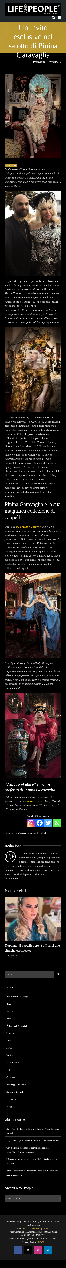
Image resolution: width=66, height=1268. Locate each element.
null (8, 1069)
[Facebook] (39, 823)
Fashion (9, 1011)
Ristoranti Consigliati (18, 1025)
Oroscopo (10, 1077)
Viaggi (9, 1106)
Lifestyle (10, 1033)
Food (8, 1018)
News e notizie (12, 1062)
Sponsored (11, 165)
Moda (8, 1040)
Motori (9, 1047)
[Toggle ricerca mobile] (53, 17)
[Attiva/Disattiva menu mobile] (59, 17)
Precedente (39, 61)
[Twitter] (48, 823)
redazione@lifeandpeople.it (36, 1228)
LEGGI (40, 1242)
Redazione (13, 846)
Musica (9, 1055)
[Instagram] (31, 823)
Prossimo (53, 61)
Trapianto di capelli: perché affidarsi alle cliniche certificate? (32, 1140)
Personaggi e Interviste (15, 832)
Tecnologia (11, 1099)
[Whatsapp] (57, 823)
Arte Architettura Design (17, 996)
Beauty (9, 1003)
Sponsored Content (37, 832)
